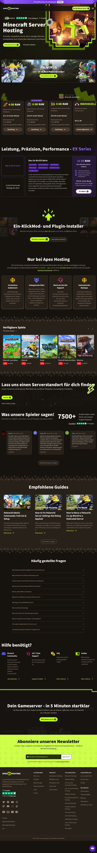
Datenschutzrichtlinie (63, 762)
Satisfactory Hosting (71, 819)
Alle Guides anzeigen (48, 542)
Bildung (83, 798)
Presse (36, 793)
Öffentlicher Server (87, 805)
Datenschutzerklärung (8, 822)
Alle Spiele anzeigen (8, 331)
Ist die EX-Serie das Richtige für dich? (13, 186)
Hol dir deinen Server (47, 76)
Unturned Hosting (70, 816)
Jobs (35, 790)
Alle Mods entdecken (38, 239)
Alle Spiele (68, 828)
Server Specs (53, 790)
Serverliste (52, 786)
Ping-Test (5, 397)
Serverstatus (85, 791)
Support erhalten (37, 679)
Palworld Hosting (70, 803)
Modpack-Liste (54, 779)
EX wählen (82, 191)
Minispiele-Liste (54, 783)
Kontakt (36, 779)
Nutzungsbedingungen (8, 825)
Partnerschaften (39, 786)
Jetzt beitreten (12, 679)
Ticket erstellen (85, 795)
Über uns (36, 776)
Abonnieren (66, 757)
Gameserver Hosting (55, 776)
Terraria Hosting (70, 812)
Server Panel (85, 779)
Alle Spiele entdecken (29, 45)
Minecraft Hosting (70, 776)
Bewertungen (38, 783)
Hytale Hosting (69, 779)
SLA (3, 829)
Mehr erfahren (64, 679)
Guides (83, 783)
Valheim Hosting (70, 794)
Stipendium (84, 801)
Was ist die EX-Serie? (12, 166)
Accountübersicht (86, 776)
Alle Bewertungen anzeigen (48, 463)
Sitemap (4, 818)
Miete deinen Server (10, 45)
